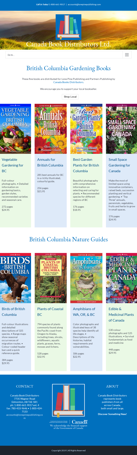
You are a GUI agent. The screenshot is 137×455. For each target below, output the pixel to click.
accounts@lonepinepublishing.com (84, 4)
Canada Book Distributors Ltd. (68, 44)
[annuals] (51, 104)
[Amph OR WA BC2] (86, 254)
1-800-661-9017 (57, 4)
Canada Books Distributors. (68, 82)
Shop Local (70, 96)
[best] (86, 104)
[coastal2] (51, 254)
